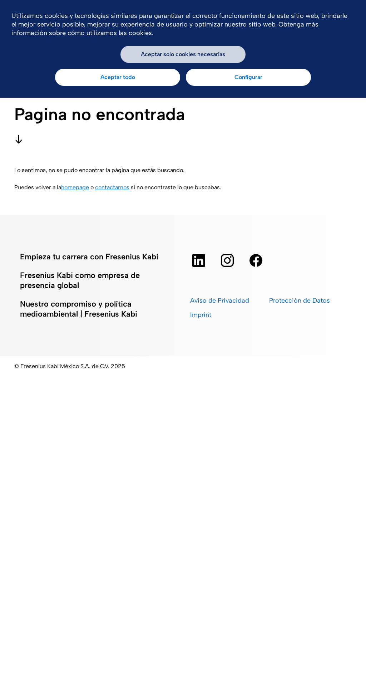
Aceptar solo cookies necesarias (183, 54)
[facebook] (255, 260)
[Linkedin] (198, 260)
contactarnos (112, 187)
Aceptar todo (117, 77)
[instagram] (227, 260)
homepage (75, 187)
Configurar (248, 77)
